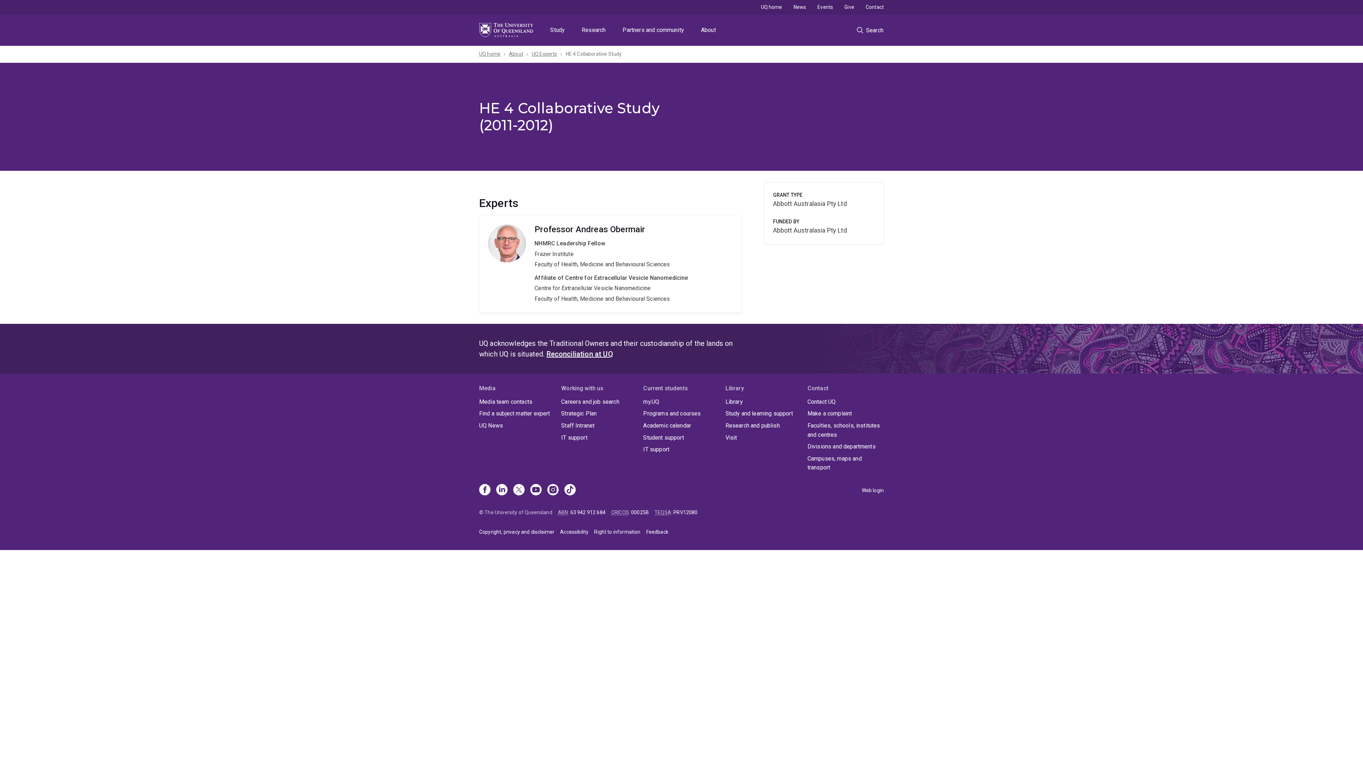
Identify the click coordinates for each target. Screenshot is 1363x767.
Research (594, 30)
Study (557, 30)
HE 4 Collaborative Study (594, 54)
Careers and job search (590, 401)
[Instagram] (553, 490)
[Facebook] (485, 490)
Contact (875, 7)
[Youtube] (536, 490)
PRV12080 (685, 512)
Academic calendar (667, 425)
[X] (519, 490)
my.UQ (651, 401)
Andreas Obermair (610, 264)
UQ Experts (544, 54)
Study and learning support (759, 413)
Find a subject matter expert (514, 413)
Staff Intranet (578, 425)
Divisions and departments (842, 446)
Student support (663, 437)
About (708, 30)
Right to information (617, 532)
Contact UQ (822, 401)
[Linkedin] (502, 490)
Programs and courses (672, 413)
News (800, 7)
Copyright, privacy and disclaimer (516, 532)
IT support (574, 437)
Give (849, 7)
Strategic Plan (579, 413)
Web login (873, 490)
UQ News (491, 425)
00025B (640, 512)
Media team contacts (505, 401)
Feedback (657, 532)
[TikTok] (570, 490)
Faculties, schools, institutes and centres (844, 430)
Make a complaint (830, 413)
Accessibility (574, 532)
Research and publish (753, 425)
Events (825, 7)
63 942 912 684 (588, 512)
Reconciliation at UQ (580, 354)
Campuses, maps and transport (835, 463)
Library (734, 401)
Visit (731, 437)
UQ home (771, 7)
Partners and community (653, 30)
